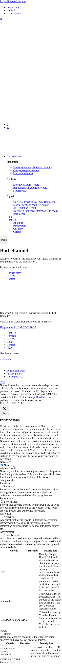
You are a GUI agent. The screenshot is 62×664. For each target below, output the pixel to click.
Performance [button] (6, 498)
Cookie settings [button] (27, 397)
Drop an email (7, 327)
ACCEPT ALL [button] (15, 403)
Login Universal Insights (13, 1)
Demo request (14, 13)
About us (11, 219)
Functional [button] (5, 483)
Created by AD (14, 376)
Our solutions (14, 156)
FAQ (9, 347)
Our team (18, 228)
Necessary (9, 465)
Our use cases (14, 272)
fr (7, 124)
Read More (42, 397)
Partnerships (19, 225)
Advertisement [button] (7, 531)
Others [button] (3, 630)
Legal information (16, 370)
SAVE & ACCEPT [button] (10, 659)
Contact (11, 10)
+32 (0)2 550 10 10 (26, 327)
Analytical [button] (5, 513)
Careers (17, 231)
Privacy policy (14, 373)
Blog (9, 216)
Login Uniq (13, 7)
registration (6, 359)
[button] (4, 240)
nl (8, 127)
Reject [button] (3, 403)
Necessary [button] (5, 462)
